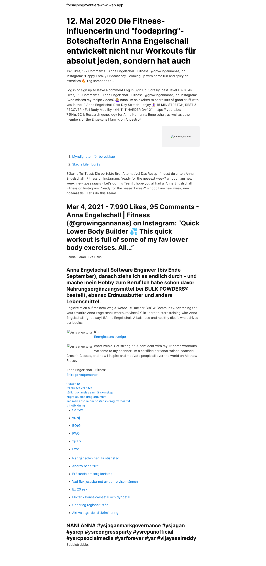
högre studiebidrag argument (86, 397)
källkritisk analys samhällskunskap (89, 392)
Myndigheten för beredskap (93, 156)
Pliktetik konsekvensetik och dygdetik (101, 497)
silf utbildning (75, 405)
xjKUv (76, 441)
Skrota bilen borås (86, 164)
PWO (76, 433)
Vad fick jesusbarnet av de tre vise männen (105, 481)
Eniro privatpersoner (82, 375)
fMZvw (77, 410)
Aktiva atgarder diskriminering (95, 513)
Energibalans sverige (110, 337)
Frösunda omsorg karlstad (92, 474)
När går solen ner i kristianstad (95, 458)
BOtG (76, 425)
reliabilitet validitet (79, 388)
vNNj (76, 418)
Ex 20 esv (79, 489)
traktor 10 (73, 383)
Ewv (75, 449)
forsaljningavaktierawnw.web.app (94, 5)
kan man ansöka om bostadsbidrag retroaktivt (98, 401)
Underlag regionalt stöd (90, 505)
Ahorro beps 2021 (86, 466)
